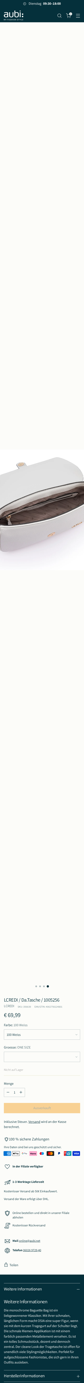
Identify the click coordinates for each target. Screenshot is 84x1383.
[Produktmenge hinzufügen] (21, 1092)
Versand (34, 1121)
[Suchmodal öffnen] (59, 15)
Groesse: (17, 1047)
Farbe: (16, 1025)
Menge (9, 1083)
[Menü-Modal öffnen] (77, 15)
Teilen (13, 1265)
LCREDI (9, 1006)
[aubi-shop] (13, 15)
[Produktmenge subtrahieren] (8, 1092)
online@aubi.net (29, 1241)
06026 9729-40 (32, 1250)
